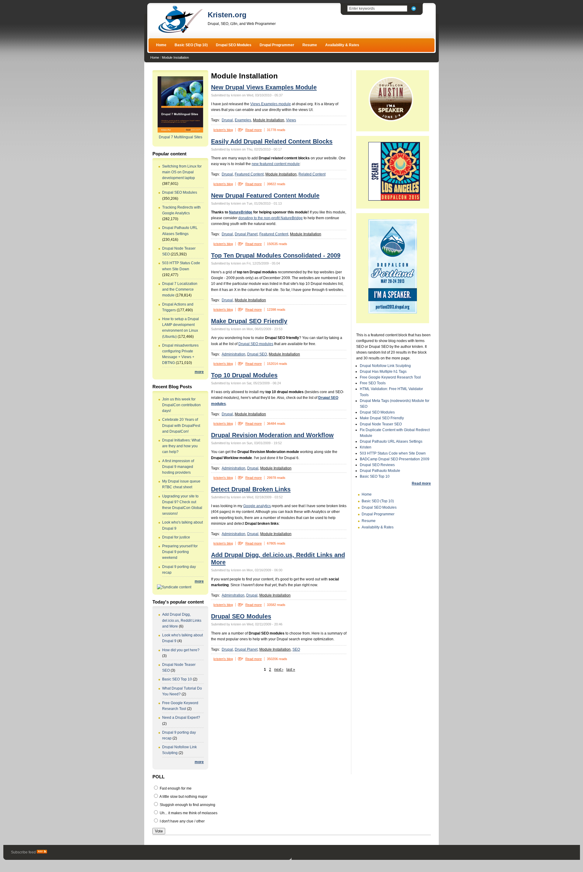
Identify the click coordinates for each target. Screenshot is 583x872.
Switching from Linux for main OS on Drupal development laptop (182, 172)
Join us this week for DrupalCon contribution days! (181, 405)
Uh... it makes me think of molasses (188, 813)
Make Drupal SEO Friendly (249, 321)
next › (278, 669)
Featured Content (249, 174)
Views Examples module (270, 104)
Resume (309, 45)
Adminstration (233, 595)
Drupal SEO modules (255, 344)
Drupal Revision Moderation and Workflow (272, 435)
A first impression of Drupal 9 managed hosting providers (178, 467)
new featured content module (276, 164)
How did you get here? (180, 650)
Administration (233, 354)
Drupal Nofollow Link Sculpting (385, 366)
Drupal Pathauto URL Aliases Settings (391, 441)
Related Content (312, 174)
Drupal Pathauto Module (380, 471)
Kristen (365, 447)
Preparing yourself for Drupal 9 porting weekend (180, 552)
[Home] (180, 32)
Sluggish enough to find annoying (187, 805)
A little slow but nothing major (183, 796)
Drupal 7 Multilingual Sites (180, 137)
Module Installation (175, 57)
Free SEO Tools (373, 383)
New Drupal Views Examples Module (264, 87)
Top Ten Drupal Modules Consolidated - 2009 (275, 255)
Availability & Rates (342, 45)
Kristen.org (227, 15)
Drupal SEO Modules (233, 45)
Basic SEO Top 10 (177, 679)
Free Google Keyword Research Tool (390, 377)
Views (291, 120)
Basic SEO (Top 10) (191, 45)
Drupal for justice (176, 537)
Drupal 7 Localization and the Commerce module (179, 289)
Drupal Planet (246, 234)
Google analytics (257, 506)
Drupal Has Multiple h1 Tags (383, 371)
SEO (296, 649)
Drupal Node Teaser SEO (381, 424)
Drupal (227, 120)
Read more (253, 130)
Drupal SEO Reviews (377, 465)
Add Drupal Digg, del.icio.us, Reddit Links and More (181, 620)
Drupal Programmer (277, 45)
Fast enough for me (175, 788)
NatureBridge (240, 212)
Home (161, 45)
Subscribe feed (24, 852)
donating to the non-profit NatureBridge (270, 218)
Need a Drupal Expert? (181, 717)
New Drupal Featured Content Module (265, 195)
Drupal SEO (257, 354)
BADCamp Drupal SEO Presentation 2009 (394, 459)
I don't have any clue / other (182, 821)
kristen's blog (223, 130)
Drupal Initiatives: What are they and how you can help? (181, 446)
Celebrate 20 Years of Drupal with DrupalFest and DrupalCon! (181, 425)
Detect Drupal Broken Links (251, 489)
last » (290, 669)
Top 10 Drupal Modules (244, 375)
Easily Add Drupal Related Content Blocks (271, 141)
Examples (243, 120)
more (199, 372)
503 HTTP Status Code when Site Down (393, 453)
